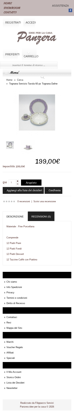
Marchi (9, 342)
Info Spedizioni (14, 287)
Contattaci (11, 317)
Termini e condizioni (16, 298)
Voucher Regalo (14, 347)
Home (9, 80)
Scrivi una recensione (44, 201)
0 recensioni (23, 201)
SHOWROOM (12, 8)
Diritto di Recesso (15, 303)
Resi (8, 322)
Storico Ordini (13, 377)
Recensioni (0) (41, 216)
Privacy (10, 292)
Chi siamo (11, 281)
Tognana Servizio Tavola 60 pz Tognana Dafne (33, 83)
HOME (8, 3)
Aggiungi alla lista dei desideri (24, 190)
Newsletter (11, 388)
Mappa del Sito (14, 328)
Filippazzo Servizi (44, 403)
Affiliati (10, 352)
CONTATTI (10, 12)
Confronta (55, 190)
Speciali (10, 358)
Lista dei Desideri (15, 382)
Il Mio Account (13, 372)
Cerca (20, 80)
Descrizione (15, 216)
